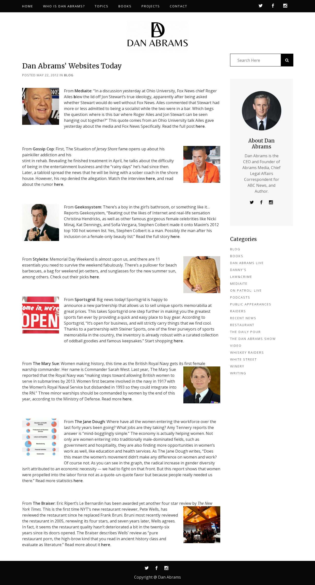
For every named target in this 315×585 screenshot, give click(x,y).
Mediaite (83, 91)
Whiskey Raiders (247, 352)
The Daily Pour (245, 332)
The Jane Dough (90, 421)
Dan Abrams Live (247, 263)
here (200, 126)
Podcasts (240, 297)
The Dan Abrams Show (253, 338)
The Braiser (44, 503)
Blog (69, 75)
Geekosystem (88, 207)
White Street (243, 359)
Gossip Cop (43, 149)
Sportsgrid (85, 299)
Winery (237, 366)
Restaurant (242, 325)
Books (236, 256)
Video (236, 345)
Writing (238, 373)
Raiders (238, 311)
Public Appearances (250, 304)
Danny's (238, 270)
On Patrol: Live (246, 290)
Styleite (40, 259)
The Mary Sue (46, 363)
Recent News (243, 318)
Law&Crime (241, 276)
